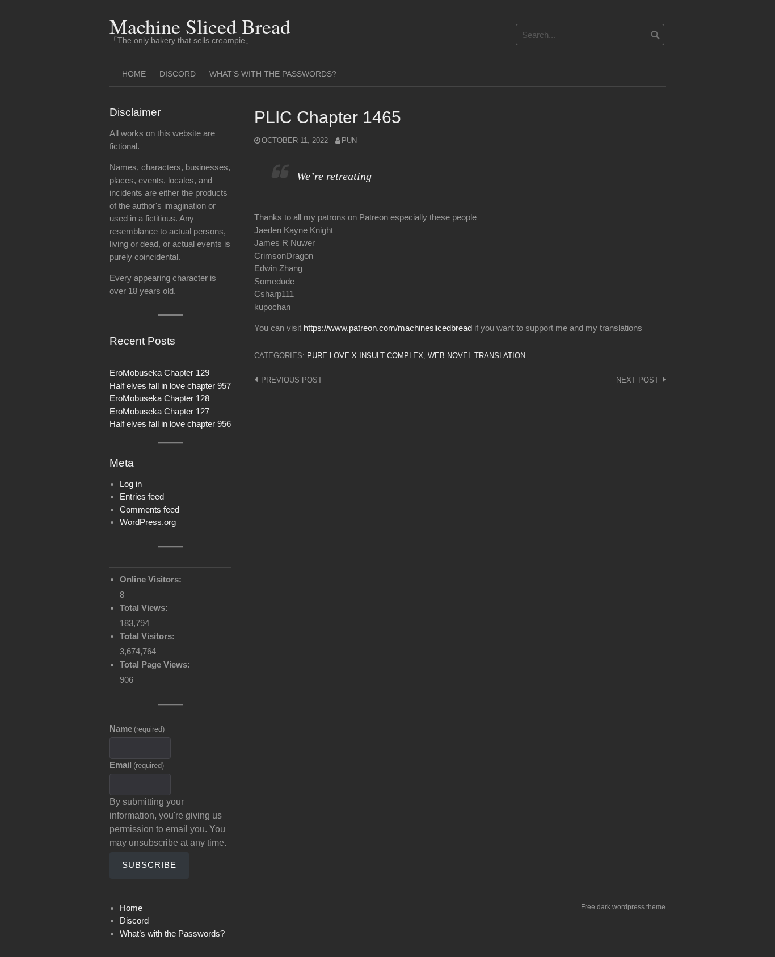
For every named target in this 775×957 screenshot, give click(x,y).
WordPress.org (148, 522)
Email (136, 765)
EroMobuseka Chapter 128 (159, 398)
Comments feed (149, 509)
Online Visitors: (152, 579)
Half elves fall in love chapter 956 (170, 424)
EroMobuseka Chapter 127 (159, 411)
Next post (637, 380)
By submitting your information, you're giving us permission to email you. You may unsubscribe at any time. (167, 822)
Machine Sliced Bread (199, 26)
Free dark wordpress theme (623, 907)
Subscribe (149, 865)
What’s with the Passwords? (272, 73)
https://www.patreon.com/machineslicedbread (388, 328)
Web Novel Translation (476, 355)
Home (134, 73)
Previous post (291, 380)
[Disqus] (460, 540)
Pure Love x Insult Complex (365, 355)
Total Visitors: (148, 636)
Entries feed (142, 496)
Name (137, 728)
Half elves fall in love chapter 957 (170, 386)
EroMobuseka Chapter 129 (159, 372)
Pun (349, 140)
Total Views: (145, 607)
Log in (131, 484)
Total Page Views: (156, 664)
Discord (177, 73)
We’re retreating (334, 176)
